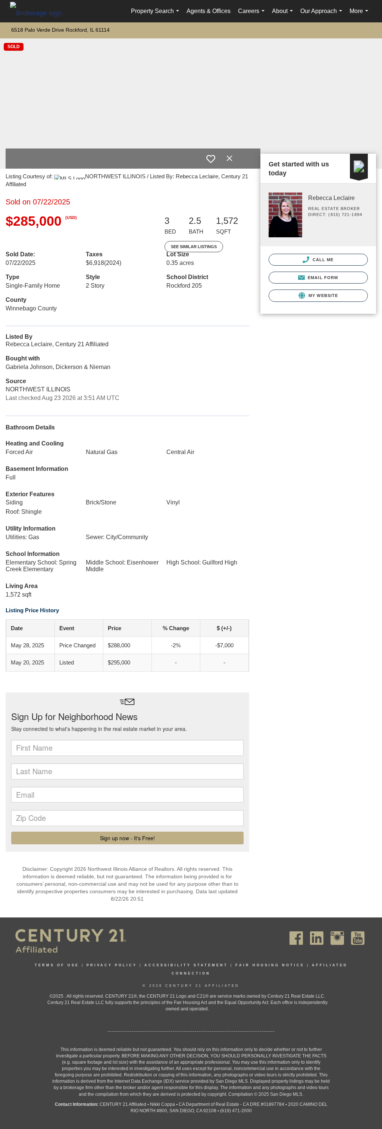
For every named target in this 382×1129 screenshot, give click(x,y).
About (284, 15)
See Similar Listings (194, 246)
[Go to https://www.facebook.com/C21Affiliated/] (296, 938)
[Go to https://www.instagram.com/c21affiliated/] (337, 938)
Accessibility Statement (186, 965)
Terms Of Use (57, 965)
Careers (252, 15)
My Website (322, 295)
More (360, 15)
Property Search (156, 15)
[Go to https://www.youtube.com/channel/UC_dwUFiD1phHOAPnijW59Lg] (357, 938)
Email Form (322, 277)
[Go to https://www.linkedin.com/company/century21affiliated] (316, 938)
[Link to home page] (39, 12)
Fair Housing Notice (269, 965)
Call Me (322, 259)
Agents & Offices (209, 11)
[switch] (210, 158)
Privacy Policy (112, 965)
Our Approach (322, 15)
